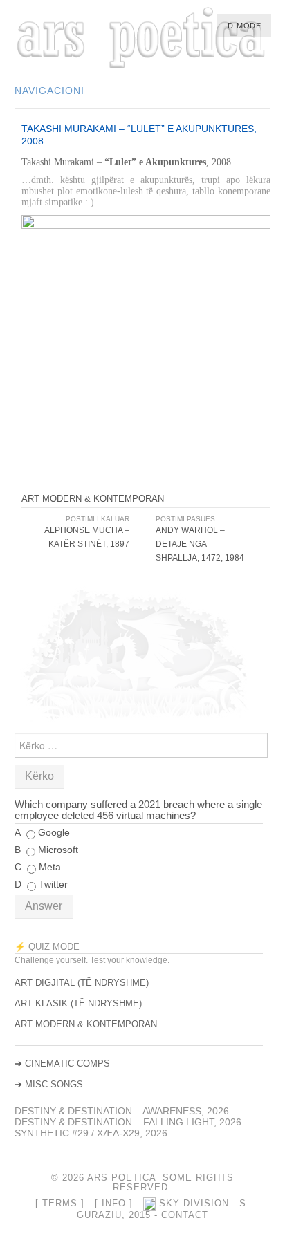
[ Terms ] (59, 1204)
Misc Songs (54, 1084)
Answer (43, 906)
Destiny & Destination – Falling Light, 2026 (128, 1121)
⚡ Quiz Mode (47, 947)
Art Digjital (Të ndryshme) (82, 982)
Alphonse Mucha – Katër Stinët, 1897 (86, 537)
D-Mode (244, 25)
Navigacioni (49, 90)
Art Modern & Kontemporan (92, 499)
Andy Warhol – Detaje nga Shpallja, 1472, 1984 (200, 544)
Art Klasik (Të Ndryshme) (78, 1003)
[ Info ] (114, 1204)
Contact (184, 1215)
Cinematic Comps (67, 1063)
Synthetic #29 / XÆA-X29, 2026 (91, 1133)
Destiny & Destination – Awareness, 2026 (122, 1110)
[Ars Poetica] (143, 38)
